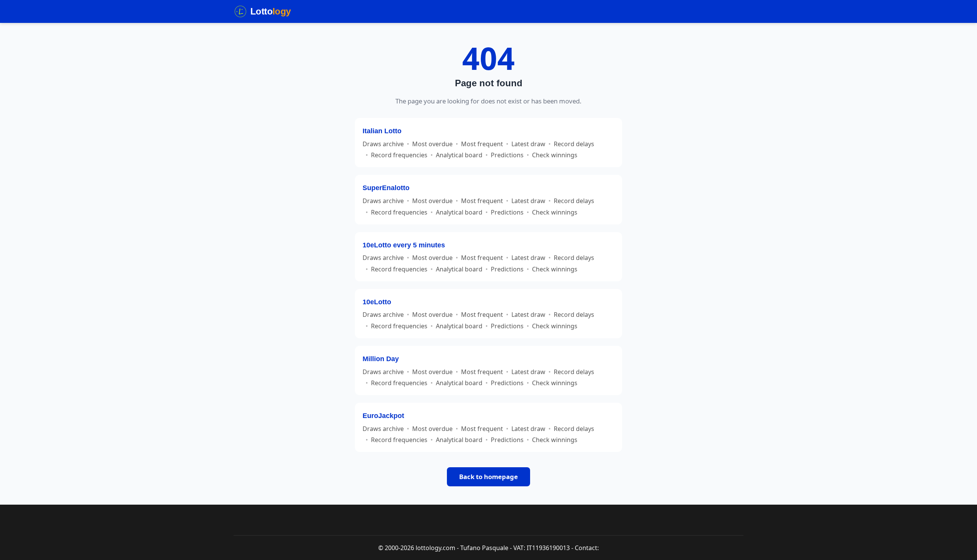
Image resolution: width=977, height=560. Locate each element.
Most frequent (482, 144)
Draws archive (383, 144)
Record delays (574, 144)
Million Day (381, 359)
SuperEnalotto (386, 188)
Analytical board (459, 155)
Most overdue (432, 144)
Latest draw (528, 144)
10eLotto (377, 302)
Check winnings (554, 155)
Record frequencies (399, 155)
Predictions (507, 155)
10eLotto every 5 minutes (404, 245)
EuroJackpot (383, 416)
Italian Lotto (382, 131)
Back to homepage (488, 476)
